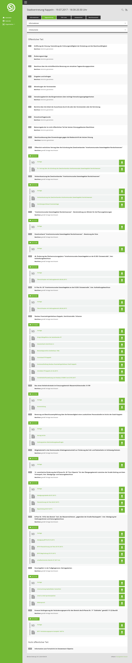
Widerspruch (41, 602)
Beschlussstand (93, 17)
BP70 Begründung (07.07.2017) (46, 553)
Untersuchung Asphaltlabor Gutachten (49, 589)
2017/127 (34, 156)
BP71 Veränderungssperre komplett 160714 (50, 631)
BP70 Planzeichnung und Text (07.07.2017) (50, 546)
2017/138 (34, 242)
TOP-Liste (64, 17)
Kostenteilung (41, 406)
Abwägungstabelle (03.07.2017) (46, 495)
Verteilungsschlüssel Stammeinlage (48, 204)
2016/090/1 (35, 619)
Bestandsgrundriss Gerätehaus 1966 (48, 351)
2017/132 (34, 185)
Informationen (34, 17)
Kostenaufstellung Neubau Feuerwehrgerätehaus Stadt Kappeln (56, 364)
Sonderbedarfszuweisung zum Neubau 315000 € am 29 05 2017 (56, 377)
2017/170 (34, 576)
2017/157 (34, 423)
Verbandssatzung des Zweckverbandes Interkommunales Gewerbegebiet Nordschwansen (64, 197)
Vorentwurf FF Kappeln (44, 357)
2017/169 (34, 458)
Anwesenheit (79, 17)
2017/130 (34, 296)
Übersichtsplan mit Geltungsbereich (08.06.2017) (52, 279)
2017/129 (34, 267)
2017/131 (34, 220)
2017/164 (34, 394)
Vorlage (39, 162)
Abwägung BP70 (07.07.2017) (46, 540)
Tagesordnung (49, 17)
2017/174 (34, 483)
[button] (11, 24)
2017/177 (34, 527)
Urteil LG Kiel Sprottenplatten (46, 596)
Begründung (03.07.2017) (44, 509)
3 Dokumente (33, 30)
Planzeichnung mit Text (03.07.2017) (48, 502)
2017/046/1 (35, 325)
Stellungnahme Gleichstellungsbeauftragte (50, 442)
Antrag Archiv (41, 435)
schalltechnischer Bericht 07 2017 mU (48, 560)
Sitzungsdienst (122, 656)
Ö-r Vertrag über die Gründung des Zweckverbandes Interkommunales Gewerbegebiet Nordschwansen (68, 168)
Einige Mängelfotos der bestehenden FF (49, 337)
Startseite (8, 17)
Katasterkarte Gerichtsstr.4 (45, 344)
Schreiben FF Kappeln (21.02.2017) (47, 371)
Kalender (8, 21)
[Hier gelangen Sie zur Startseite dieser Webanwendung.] (11, 7)
